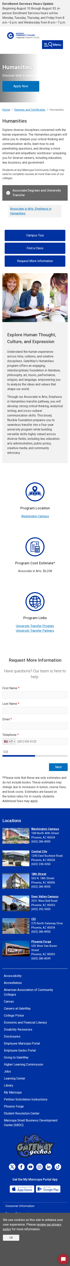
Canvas (9, 1001)
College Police (14, 1015)
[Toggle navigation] (52, 44)
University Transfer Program (35, 626)
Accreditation (13, 983)
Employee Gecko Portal (20, 1050)
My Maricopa (13, 1092)
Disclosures (12, 1036)
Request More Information (35, 261)
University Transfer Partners (35, 631)
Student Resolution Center (21, 1113)
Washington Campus (35, 516)
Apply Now (20, 86)
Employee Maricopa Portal (22, 1043)
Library (8, 1085)
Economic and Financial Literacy (25, 1022)
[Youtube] (30, 1166)
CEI (33, 919)
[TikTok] (57, 1166)
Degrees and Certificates (29, 110)
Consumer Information (19, 1206)
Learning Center (14, 1078)
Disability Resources (18, 1029)
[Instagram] (39, 1166)
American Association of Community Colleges (28, 992)
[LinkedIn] (48, 1166)
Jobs (7, 1071)
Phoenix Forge (41, 941)
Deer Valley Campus (45, 896)
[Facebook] (21, 1166)
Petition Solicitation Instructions (25, 1099)
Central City (39, 851)
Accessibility (13, 976)
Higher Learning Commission (23, 1064)
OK (11, 1237)
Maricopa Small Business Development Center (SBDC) (31, 1123)
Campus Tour (35, 235)
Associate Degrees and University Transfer (36, 193)
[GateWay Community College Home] (23, 35)
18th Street (38, 874)
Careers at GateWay (17, 1008)
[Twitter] (12, 1166)
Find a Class (35, 248)
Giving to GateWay (16, 1057)
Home (6, 110)
